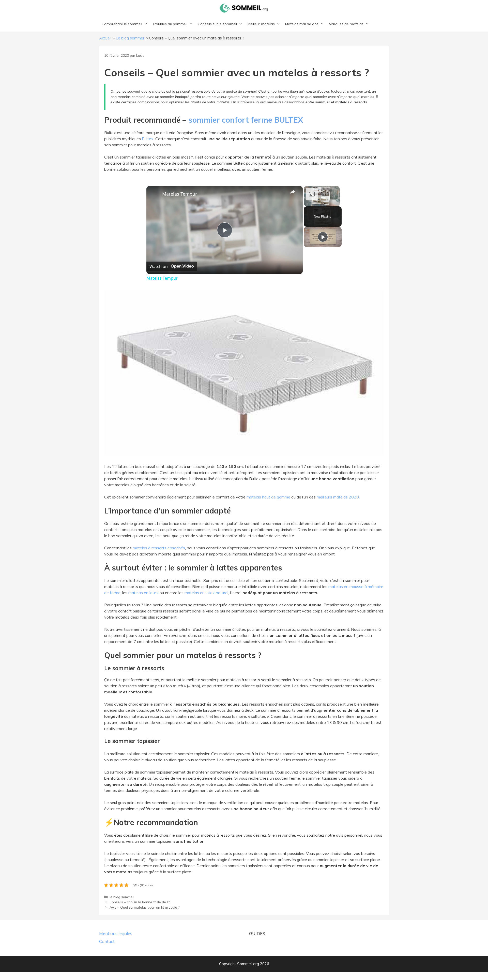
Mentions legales (115, 933)
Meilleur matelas (261, 24)
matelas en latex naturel (206, 592)
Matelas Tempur (179, 194)
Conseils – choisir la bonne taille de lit (140, 902)
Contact (107, 941)
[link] (154, 194)
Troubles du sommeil (169, 24)
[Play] (323, 237)
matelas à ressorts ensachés (159, 547)
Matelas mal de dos (301, 24)
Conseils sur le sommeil (217, 24)
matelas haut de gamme (268, 496)
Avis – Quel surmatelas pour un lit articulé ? (144, 907)
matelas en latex (143, 592)
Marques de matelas (346, 24)
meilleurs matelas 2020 (338, 496)
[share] (292, 191)
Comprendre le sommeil (122, 24)
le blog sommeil (122, 897)
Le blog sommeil (130, 38)
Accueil (105, 38)
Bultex (148, 138)
